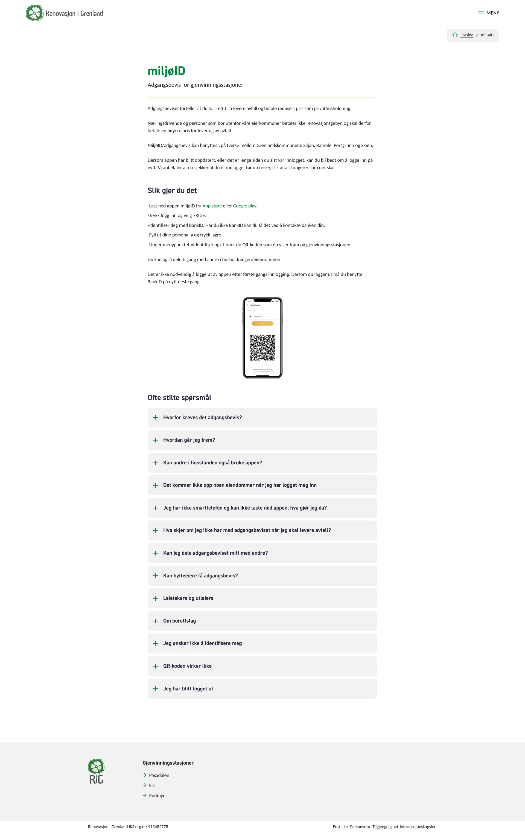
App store (212, 206)
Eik (152, 785)
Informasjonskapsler (418, 827)
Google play (244, 206)
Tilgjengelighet (385, 827)
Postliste (340, 827)
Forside (466, 35)
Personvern (360, 827)
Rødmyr (157, 796)
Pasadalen (159, 775)
